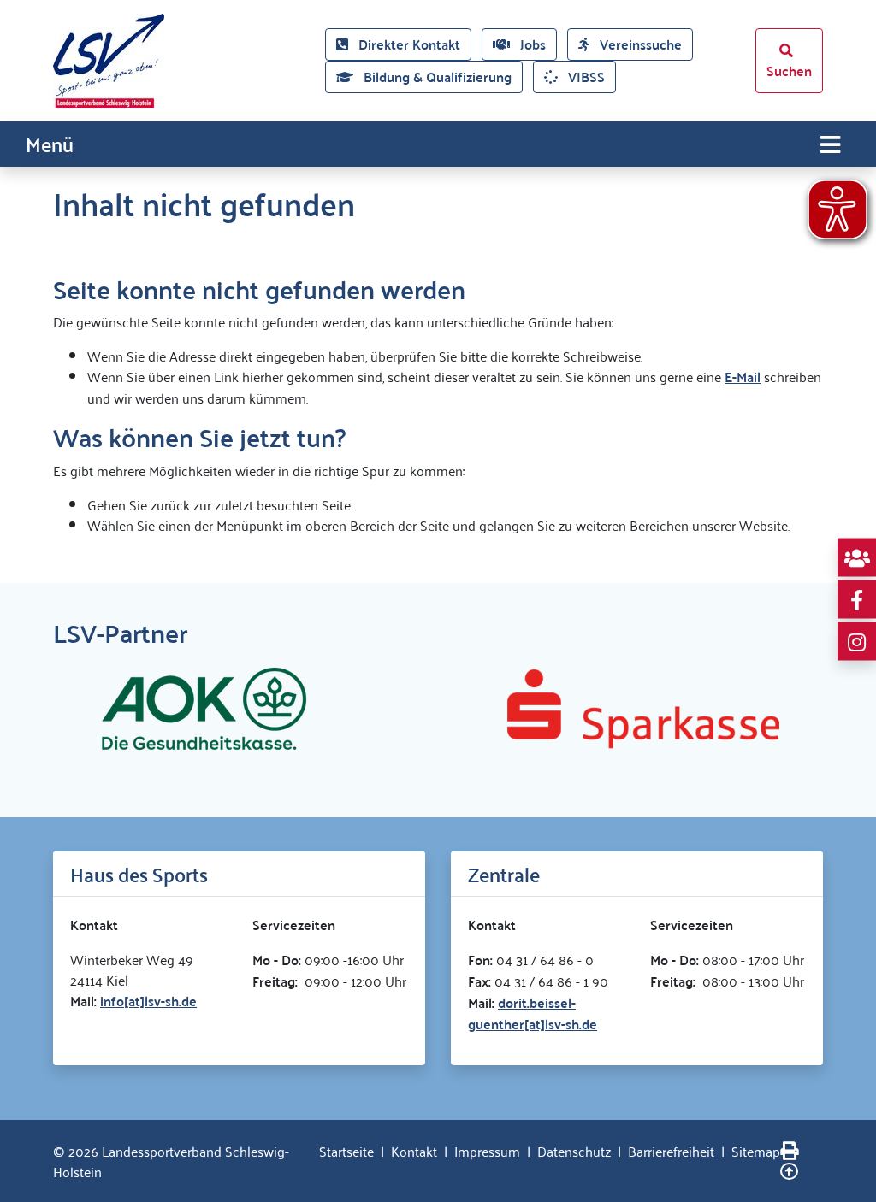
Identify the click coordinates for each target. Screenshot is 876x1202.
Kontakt (414, 1151)
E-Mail (743, 376)
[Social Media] (857, 558)
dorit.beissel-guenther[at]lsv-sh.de (532, 1013)
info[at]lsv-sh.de (148, 1000)
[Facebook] (857, 599)
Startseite (346, 1151)
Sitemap (755, 1151)
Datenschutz (574, 1151)
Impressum (487, 1151)
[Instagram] (857, 641)
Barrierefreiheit (671, 1151)
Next (835, 708)
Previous (40, 708)
